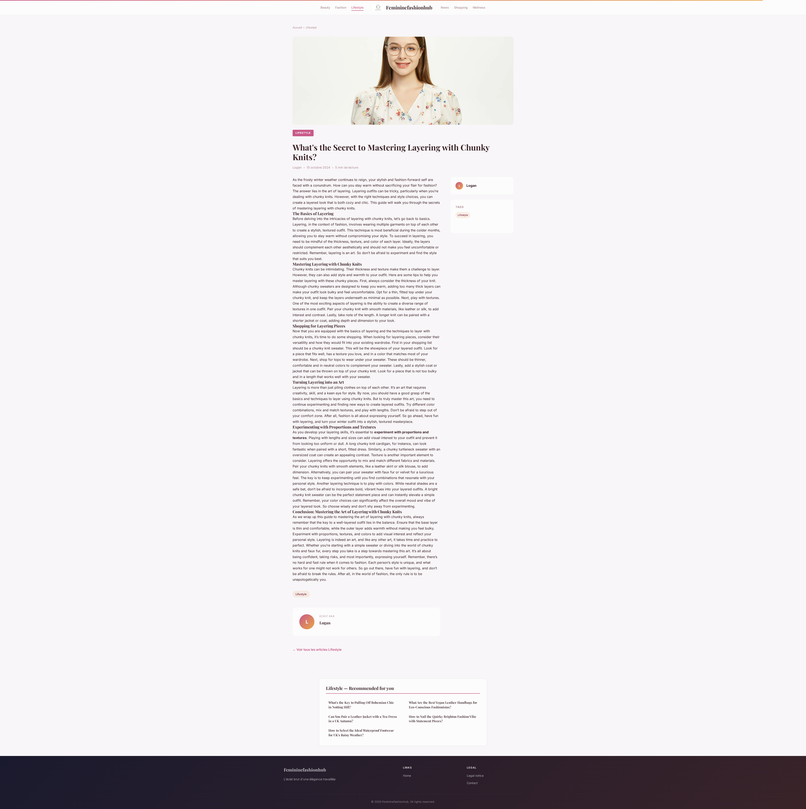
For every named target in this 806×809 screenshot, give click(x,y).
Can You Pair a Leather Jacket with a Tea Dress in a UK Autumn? (362, 718)
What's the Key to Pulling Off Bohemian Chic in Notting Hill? (361, 704)
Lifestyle (357, 7)
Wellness (479, 7)
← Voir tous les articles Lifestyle (317, 650)
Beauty (325, 7)
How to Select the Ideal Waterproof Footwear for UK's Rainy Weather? (361, 732)
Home (407, 775)
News (445, 7)
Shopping (461, 7)
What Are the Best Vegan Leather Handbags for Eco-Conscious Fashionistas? (443, 704)
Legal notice (475, 775)
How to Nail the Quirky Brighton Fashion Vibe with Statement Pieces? (442, 718)
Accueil (297, 27)
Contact (472, 783)
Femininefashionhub (409, 7)
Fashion (340, 7)
